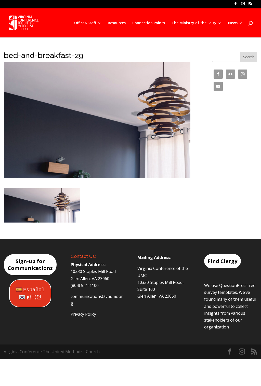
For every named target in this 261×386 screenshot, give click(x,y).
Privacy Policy (83, 314)
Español (34, 290)
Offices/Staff (85, 23)
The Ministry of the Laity (194, 23)
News (233, 23)
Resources (117, 23)
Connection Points (148, 23)
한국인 (34, 297)
